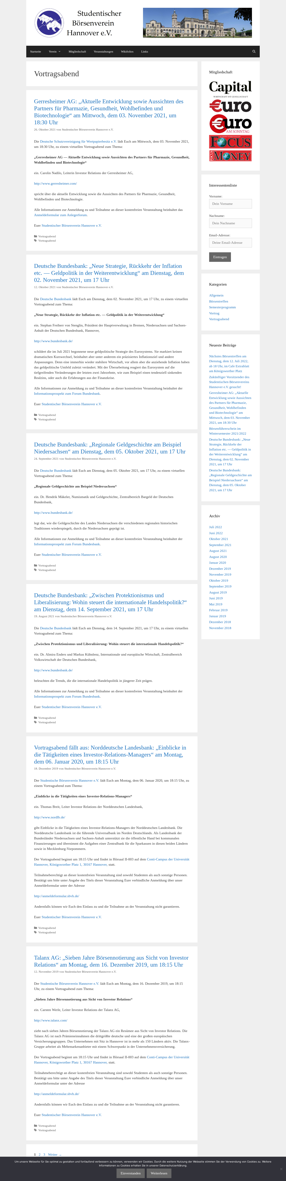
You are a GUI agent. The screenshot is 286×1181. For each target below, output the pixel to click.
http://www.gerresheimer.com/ (55, 183)
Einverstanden (131, 1173)
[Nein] (281, 1169)
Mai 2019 (215, 604)
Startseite (35, 51)
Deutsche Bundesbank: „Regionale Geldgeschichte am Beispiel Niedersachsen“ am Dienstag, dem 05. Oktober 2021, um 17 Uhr (230, 480)
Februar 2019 (218, 610)
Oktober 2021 (218, 539)
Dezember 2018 (220, 622)
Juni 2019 (216, 598)
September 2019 (220, 586)
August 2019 (218, 592)
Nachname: (217, 216)
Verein (53, 51)
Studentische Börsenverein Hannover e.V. (69, 780)
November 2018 (220, 628)
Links (144, 51)
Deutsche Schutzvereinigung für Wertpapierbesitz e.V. (78, 141)
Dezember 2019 (220, 569)
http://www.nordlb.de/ (49, 817)
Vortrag (214, 313)
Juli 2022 (215, 527)
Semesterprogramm (222, 307)
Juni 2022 (216, 533)
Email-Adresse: (219, 235)
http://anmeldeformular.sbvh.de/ (56, 896)
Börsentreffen (218, 301)
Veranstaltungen (103, 51)
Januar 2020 (217, 563)
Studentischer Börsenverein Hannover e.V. (72, 225)
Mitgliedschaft (77, 51)
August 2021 (218, 551)
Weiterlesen (159, 1173)
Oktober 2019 (218, 580)
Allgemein (216, 295)
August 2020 (218, 557)
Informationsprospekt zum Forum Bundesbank (67, 393)
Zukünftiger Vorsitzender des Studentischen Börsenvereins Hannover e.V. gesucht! (229, 382)
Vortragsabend (47, 236)
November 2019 (220, 574)
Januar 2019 (217, 616)
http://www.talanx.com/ (50, 1020)
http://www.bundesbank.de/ (53, 341)
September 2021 (220, 545)
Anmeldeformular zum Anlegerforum (60, 215)
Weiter (55, 1154)
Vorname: (215, 196)
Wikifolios (127, 51)
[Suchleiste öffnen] (254, 51)
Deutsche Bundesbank (55, 299)
